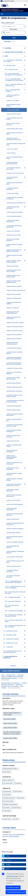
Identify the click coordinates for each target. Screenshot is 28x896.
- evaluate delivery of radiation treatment (14, 352)
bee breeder (7, 807)
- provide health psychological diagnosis (14, 537)
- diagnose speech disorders (14, 334)
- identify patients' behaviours (14, 391)
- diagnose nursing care (12, 307)
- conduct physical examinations (15, 202)
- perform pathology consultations (11, 509)
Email (7, 868)
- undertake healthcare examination (12, 571)
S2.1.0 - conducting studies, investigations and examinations (14, 79)
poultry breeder (7, 791)
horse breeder (7, 794)
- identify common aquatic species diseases (13, 378)
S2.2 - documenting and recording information (14, 592)
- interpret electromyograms (13, 406)
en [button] (25, 5)
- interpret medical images (13, 410)
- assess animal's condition (13, 114)
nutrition (16, 819)
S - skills (5, 56)
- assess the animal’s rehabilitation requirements (13, 139)
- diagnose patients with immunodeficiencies (12, 312)
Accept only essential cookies (16, 892)
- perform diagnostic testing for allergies (14, 479)
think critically (7, 771)
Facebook (8, 860)
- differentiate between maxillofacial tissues (12, 343)
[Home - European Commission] (5, 5)
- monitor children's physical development (13, 430)
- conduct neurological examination (12, 188)
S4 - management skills (9, 635)
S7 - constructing (8, 647)
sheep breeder (18, 791)
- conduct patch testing (12, 193)
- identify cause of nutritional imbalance (13, 373)
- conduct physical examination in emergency (14, 198)
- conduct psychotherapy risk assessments (14, 226)
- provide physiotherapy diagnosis (12, 546)
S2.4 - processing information (13, 601)
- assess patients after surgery (14, 128)
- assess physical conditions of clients (14, 133)
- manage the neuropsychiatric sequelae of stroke (14, 425)
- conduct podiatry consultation (14, 212)
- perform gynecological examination (12, 490)
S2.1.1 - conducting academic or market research (14, 85)
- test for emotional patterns (13, 566)
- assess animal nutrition (12, 110)
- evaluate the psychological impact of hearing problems (13, 358)
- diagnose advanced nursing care (14, 256)
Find (14, 38)
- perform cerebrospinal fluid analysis (13, 445)
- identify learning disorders (13, 383)
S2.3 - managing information (12, 597)
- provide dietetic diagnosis (13, 532)
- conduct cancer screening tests (15, 173)
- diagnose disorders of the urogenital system (13, 281)
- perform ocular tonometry (13, 500)
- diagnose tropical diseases (14, 338)
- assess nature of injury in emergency (13, 124)
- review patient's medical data (14, 556)
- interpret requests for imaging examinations (14, 414)
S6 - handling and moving (10, 643)
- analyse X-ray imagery (12, 100)
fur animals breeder (8, 801)
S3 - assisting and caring (10, 631)
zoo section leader (8, 783)
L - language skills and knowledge (13, 52)
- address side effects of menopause (12, 95)
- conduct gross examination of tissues (14, 183)
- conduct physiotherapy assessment (12, 207)
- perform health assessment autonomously (14, 495)
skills (2, 675)
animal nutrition (7, 819)
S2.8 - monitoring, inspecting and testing (14, 620)
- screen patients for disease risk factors (15, 561)
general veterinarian (9, 780)
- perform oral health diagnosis (14, 504)
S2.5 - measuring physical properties (12, 606)
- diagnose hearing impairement (15, 290)
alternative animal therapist (10, 804)
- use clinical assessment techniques (13, 576)
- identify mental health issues (14, 387)
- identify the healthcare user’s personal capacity (14, 395)
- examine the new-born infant (14, 368)
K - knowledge (7, 48)
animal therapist (17, 807)
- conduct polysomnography (13, 216)
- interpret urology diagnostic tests (14, 420)
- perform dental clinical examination (12, 468)
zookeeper (18, 783)
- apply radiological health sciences (13, 105)
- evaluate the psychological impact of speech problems (13, 363)
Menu (1, 14)
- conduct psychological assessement (12, 221)
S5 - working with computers (11, 639)
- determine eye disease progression (12, 239)
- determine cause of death (13, 235)
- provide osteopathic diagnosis (14, 542)
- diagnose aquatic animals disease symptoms (13, 261)
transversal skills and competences (10, 683)
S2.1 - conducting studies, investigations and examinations (14, 74)
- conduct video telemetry (13, 231)
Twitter (7, 856)
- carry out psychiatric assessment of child (12, 163)
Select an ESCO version (7, 22)
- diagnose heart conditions (13, 294)
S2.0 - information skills (11, 69)
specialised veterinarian (9, 797)
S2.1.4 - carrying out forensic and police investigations (14, 587)
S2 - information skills (9, 65)
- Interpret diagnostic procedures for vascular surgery (15, 401)
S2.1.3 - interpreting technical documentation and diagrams (13, 581)
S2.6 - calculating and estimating (14, 610)
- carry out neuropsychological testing (14, 157)
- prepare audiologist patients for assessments (15, 524)
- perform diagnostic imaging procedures (14, 474)
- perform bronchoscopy (12, 441)
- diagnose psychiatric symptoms (15, 322)
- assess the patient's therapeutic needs (15, 144)
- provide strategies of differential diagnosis (15, 552)
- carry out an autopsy (12, 149)
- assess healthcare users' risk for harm (14, 118)
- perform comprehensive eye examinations (14, 463)
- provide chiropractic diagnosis (14, 528)
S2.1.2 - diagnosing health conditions (12, 90)
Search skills (13, 29)
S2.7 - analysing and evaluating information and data (13, 615)
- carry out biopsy (10, 153)
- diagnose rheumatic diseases (14, 330)
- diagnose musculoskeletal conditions (13, 303)
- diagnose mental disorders (13, 298)
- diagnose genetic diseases (14, 286)
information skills (10, 675)
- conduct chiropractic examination (12, 178)
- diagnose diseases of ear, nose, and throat (13, 270)
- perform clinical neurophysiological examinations (11, 457)
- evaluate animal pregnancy (14, 348)
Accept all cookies (13, 887)
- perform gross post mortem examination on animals (13, 484)
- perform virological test (12, 519)
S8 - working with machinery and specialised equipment (12, 651)
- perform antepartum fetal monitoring (13, 436)
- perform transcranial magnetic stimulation (14, 514)
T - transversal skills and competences (10, 657)
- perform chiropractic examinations (12, 451)
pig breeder (21, 797)
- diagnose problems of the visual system (13, 318)
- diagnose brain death (12, 266)
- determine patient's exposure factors (14, 245)
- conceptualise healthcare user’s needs (13, 168)
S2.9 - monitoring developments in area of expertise (14, 626)
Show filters (7, 41)
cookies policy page (11, 876)
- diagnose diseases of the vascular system (13, 276)
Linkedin (8, 864)
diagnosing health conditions (9, 678)
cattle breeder (7, 810)
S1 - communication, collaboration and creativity (12, 60)
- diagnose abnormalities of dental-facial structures (13, 250)
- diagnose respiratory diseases (14, 326)
